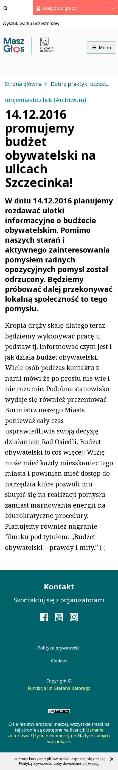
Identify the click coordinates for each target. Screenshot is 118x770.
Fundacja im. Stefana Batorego (59, 688)
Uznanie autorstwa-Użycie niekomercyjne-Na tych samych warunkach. (59, 735)
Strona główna (24, 84)
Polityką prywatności (35, 763)
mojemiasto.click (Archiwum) (45, 100)
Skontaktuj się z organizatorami (59, 600)
